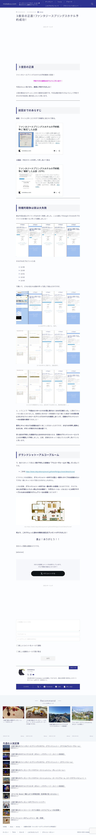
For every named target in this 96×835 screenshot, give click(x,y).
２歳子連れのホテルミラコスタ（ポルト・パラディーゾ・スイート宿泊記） (38, 754)
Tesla (60, 2)
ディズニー (49, 2)
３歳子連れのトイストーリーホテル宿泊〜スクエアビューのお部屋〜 (36, 810)
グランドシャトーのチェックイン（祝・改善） (28, 818)
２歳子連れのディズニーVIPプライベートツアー (28, 802)
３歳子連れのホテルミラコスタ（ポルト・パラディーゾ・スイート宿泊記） (38, 786)
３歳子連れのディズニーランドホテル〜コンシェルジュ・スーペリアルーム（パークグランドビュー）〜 (48, 778)
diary (11, 826)
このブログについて (52, 6)
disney (41, 12)
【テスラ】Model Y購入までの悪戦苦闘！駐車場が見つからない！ (35, 794)
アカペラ (69, 2)
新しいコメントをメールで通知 (29, 645)
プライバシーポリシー (71, 6)
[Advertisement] (48, 43)
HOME (5, 826)
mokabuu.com (9, 4)
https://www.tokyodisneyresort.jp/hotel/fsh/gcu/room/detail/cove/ (50, 471)
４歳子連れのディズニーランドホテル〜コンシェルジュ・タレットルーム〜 (38, 770)
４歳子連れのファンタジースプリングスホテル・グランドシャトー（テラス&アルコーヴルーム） (46, 746)
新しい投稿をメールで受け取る (29, 651)
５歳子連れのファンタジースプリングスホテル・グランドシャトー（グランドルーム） (42, 762)
